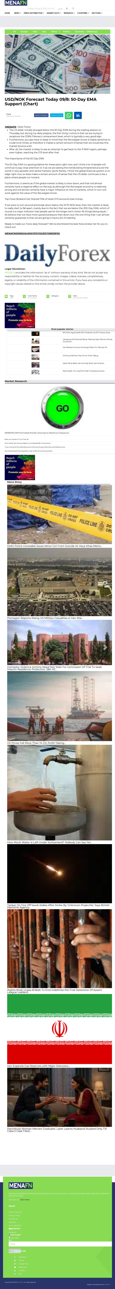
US (11, 32)
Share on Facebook (41, 115)
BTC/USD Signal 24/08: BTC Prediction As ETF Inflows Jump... (87, 333)
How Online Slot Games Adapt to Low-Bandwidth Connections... (28, 443)
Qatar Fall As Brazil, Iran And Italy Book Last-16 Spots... (84, 363)
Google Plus (23, 1264)
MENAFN (10, 127)
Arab (34, 32)
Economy (79, 32)
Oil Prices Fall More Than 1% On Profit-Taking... (81, 356)
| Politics (65, 32)
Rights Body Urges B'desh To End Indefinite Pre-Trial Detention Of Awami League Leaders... (54, 991)
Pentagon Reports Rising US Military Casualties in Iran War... (45, 618)
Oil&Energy (94, 32)
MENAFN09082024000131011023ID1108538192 (32, 233)
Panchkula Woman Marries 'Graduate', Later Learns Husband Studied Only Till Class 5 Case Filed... (57, 1130)
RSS (20, 1274)
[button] (67, 8)
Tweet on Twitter (56, 115)
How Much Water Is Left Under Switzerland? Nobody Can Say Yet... (49, 842)
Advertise (12, 1222)
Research (68, 13)
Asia (43, 32)
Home (7, 13)
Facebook (22, 1257)
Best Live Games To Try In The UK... (17, 439)
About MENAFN (15, 1226)
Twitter (21, 1260)
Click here (25, 1200)
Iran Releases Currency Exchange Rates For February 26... (85, 347)
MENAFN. (21, 1282)
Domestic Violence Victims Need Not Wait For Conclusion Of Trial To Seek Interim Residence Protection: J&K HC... (54, 668)
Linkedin (21, 1271)
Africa (53, 32)
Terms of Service (15, 1212)
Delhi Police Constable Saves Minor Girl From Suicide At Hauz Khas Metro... (54, 546)
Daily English (15, 1235)
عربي (60, 8)
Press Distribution (33, 13)
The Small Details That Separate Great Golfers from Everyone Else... (29, 451)
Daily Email (22, 1267)
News (16, 13)
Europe (24, 32)
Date (8, 114)
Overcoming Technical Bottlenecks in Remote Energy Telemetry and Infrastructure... (35, 447)
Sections (96, 13)
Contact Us (13, 1219)
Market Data (53, 13)
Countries (82, 13)
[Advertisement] (45, 22)
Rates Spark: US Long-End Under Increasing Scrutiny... (84, 371)
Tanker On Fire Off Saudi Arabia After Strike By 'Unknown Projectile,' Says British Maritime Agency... (58, 906)
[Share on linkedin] (78, 115)
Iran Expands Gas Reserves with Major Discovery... (38, 1066)
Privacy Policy (14, 1215)
